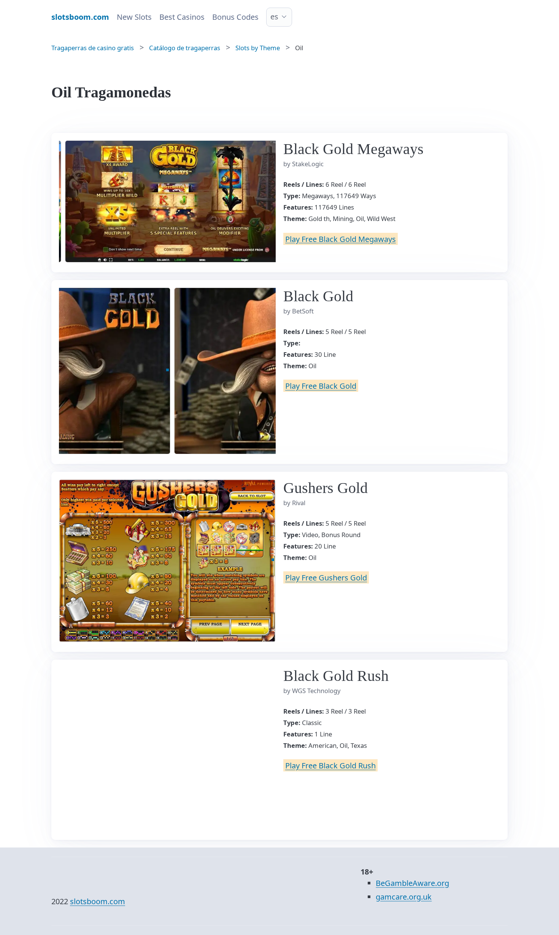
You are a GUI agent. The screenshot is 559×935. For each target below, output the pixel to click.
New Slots (134, 17)
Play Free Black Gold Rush (330, 765)
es (274, 16)
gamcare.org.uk (404, 897)
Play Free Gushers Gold (326, 577)
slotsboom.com (97, 901)
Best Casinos (182, 17)
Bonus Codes (235, 17)
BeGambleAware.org (412, 883)
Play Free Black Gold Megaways (340, 239)
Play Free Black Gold (320, 386)
